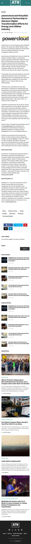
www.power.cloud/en (7, 174)
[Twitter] (12, 529)
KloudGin (4, 213)
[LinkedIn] (15, 529)
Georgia (22, 211)
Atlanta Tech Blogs (17, 533)
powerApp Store (7, 126)
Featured (3, 377)
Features (3, 458)
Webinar (15, 138)
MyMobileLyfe (18, 541)
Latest (6, 377)
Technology (20, 213)
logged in (11, 239)
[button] (2, 3)
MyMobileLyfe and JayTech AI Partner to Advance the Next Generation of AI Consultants (18, 259)
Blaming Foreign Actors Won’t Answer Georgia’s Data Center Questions (19, 268)
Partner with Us (15, 535)
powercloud (12, 213)
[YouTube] (22, 529)
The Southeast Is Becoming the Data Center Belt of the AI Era (18, 285)
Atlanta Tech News (12, 211)
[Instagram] (18, 529)
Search (3, 245)
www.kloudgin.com (11, 201)
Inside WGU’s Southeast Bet (11, 461)
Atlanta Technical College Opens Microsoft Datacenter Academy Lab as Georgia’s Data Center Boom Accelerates (15, 381)
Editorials (3, 419)
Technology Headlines (7, 216)
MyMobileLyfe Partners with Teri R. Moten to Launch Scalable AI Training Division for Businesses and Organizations (14, 504)
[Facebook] (9, 529)
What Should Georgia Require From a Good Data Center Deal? (18, 277)
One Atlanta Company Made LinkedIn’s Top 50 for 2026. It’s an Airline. (14, 423)
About (25, 533)
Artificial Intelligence (6, 498)
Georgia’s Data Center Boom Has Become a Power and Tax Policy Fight (18, 294)
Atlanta (4, 211)
